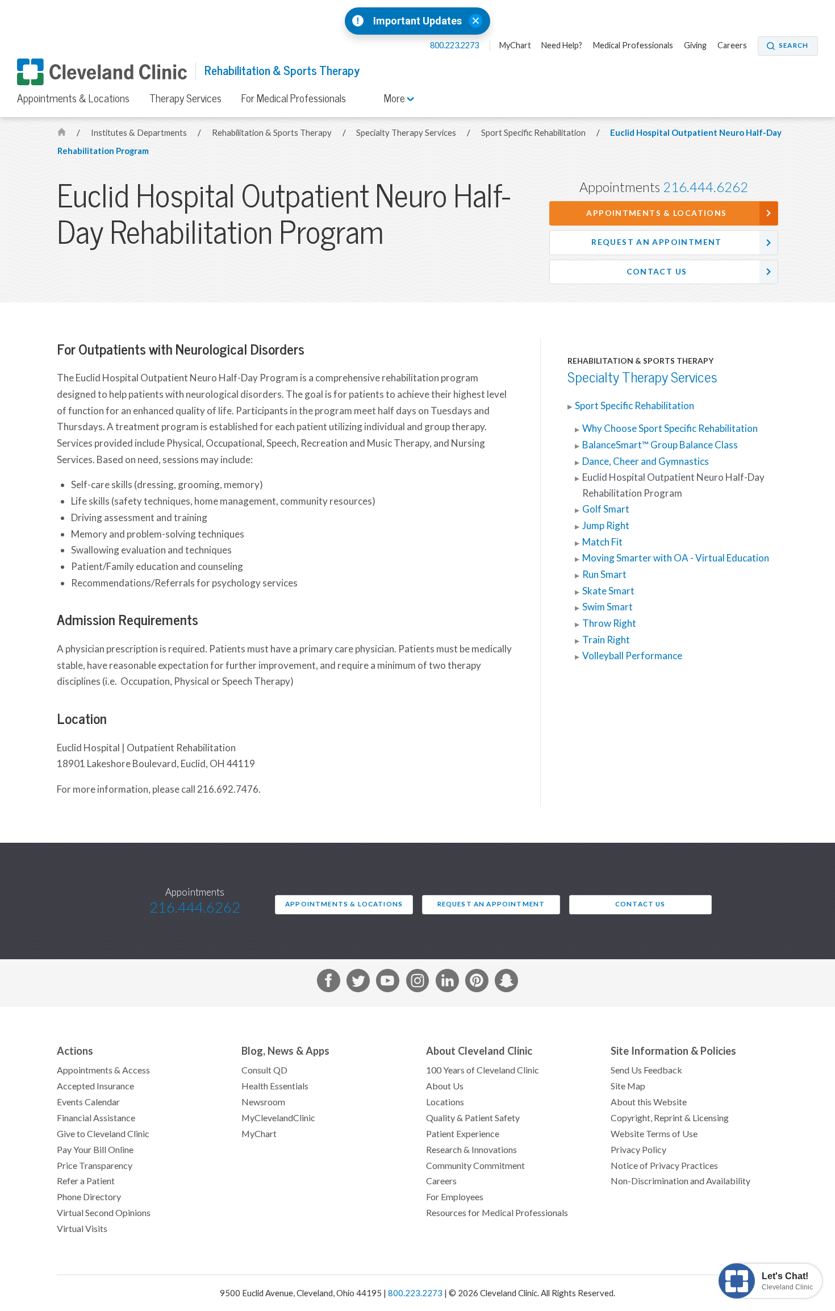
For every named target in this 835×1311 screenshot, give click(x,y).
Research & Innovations (471, 1149)
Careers (732, 45)
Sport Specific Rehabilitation (534, 132)
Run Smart (604, 574)
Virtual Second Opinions (104, 1212)
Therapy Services (185, 98)
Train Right (606, 640)
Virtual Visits (82, 1228)
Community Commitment (475, 1165)
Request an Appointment (656, 242)
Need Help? (561, 45)
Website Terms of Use (654, 1133)
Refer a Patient (86, 1181)
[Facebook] (328, 983)
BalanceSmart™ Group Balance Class (660, 445)
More (395, 98)
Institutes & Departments (140, 132)
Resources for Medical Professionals (497, 1212)
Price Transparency (94, 1165)
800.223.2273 (455, 45)
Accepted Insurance (95, 1086)
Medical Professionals (633, 45)
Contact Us (657, 272)
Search (793, 45)
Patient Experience (462, 1133)
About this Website (649, 1102)
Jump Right (605, 525)
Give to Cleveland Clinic (103, 1133)
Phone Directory (89, 1196)
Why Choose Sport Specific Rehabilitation (670, 428)
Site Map (628, 1086)
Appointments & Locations (73, 98)
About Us (445, 1086)
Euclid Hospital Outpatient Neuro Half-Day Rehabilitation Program (673, 485)
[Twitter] (358, 983)
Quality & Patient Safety (473, 1117)
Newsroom (263, 1102)
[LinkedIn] (447, 983)
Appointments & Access (103, 1070)
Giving (695, 45)
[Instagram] (417, 983)
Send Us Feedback (646, 1070)
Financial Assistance (96, 1117)
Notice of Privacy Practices (664, 1165)
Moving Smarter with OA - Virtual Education (675, 558)
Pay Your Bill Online (95, 1149)
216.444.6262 (705, 187)
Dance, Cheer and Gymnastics (645, 461)
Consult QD (264, 1070)
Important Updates (417, 21)
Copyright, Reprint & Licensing (670, 1117)
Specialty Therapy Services (407, 132)
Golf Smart (605, 509)
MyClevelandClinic (278, 1117)
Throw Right (609, 623)
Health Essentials (274, 1086)
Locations (445, 1102)
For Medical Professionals (293, 98)
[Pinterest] (477, 983)
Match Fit (602, 542)
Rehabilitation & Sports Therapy (282, 70)
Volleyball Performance (632, 656)
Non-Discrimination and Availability (680, 1181)
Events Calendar (88, 1102)
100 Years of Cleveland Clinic (482, 1070)
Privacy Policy (638, 1149)
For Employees (454, 1196)
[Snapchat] (506, 983)
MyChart (515, 45)
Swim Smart (607, 607)
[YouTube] (387, 983)
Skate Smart (608, 591)
